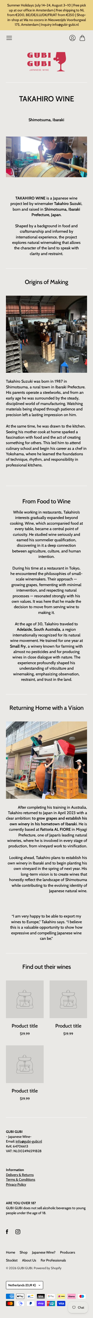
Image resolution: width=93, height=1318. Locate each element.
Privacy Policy (16, 1184)
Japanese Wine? (44, 1252)
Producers (67, 1252)
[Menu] (9, 38)
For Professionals (53, 1260)
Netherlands (22, 1285)
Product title (25, 1026)
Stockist (12, 1260)
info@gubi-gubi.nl (29, 1141)
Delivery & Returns (20, 1175)
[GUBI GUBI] (46, 61)
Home (10, 1252)
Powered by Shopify (48, 1268)
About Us (29, 1260)
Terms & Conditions (20, 1179)
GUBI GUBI (24, 1268)
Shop (24, 1252)
